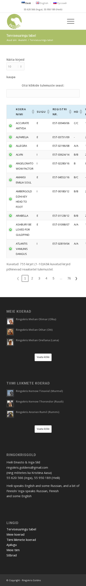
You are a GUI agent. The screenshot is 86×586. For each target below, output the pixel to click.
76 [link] (69, 278)
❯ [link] (76, 278)
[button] (32, 111)
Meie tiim (13, 550)
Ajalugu (11, 545)
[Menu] (68, 21)
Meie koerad (15, 534)
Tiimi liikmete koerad (21, 539)
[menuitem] (26, 3)
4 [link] (46, 278)
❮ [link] (18, 278)
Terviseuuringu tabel (21, 36)
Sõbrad (11, 555)
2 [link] (32, 278)
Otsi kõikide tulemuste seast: (43, 85)
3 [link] (39, 278)
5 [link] (53, 278)
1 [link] (25, 278)
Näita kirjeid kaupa (15, 68)
